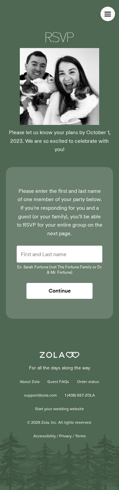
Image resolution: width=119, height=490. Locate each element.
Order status (88, 382)
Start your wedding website (59, 409)
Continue (60, 291)
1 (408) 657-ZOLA (80, 396)
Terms (80, 436)
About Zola (29, 382)
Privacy (65, 436)
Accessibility (44, 436)
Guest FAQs (58, 382)
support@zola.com (40, 396)
